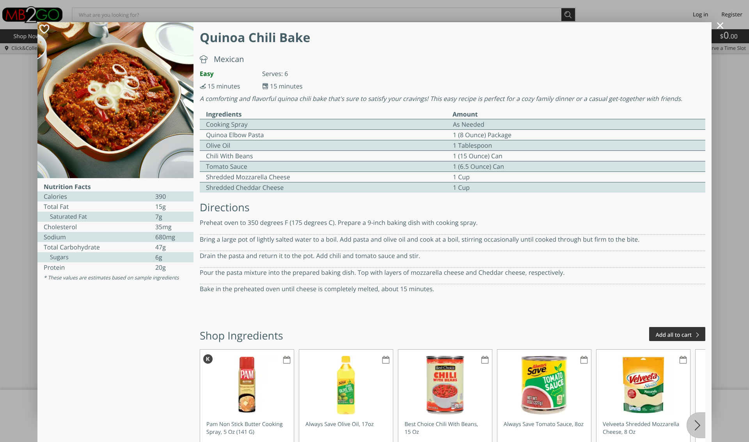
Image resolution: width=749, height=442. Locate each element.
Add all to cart (674, 335)
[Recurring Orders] (286, 360)
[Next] (696, 425)
